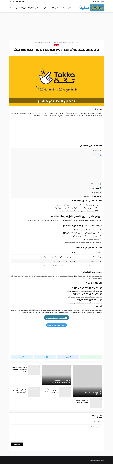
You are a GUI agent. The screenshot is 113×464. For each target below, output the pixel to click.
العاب (62, 7)
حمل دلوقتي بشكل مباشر (55, 317)
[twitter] (20, 1)
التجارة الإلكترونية (33, 7)
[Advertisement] (56, 24)
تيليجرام (44, 357)
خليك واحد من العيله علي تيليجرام (55, 325)
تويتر (21, 357)
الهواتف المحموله (20, 7)
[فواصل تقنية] (91, 7)
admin (65, 54)
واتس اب (90, 357)
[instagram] (16, 1)
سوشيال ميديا (45, 7)
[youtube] (13, 1)
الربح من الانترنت (71, 7)
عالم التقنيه (57, 45)
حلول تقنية (55, 7)
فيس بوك (67, 357)
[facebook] (23, 1)
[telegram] (10, 1)
